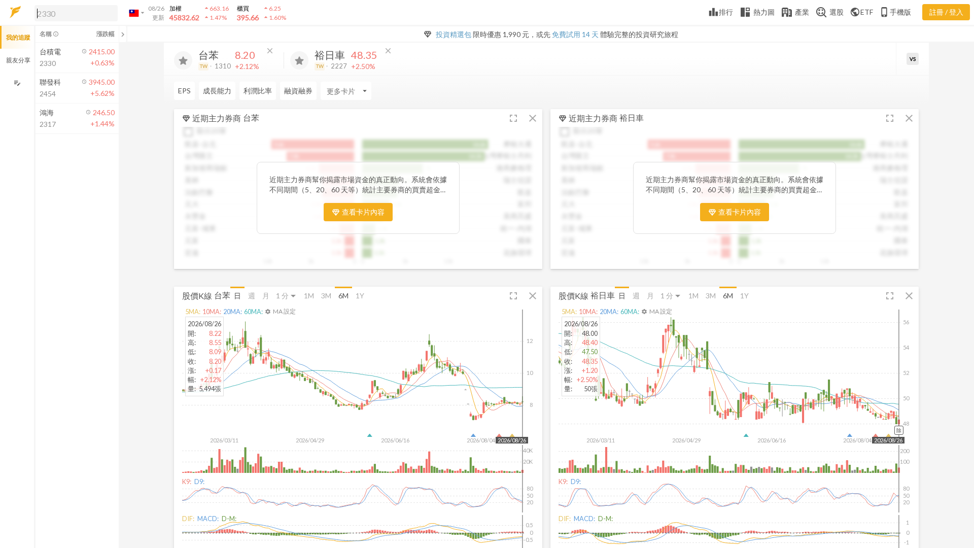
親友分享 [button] (18, 60)
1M (309, 295)
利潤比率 (258, 90)
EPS (184, 90)
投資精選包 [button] (453, 34)
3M (326, 295)
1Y (360, 295)
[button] (74, 12)
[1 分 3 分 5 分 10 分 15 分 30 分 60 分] (286, 295)
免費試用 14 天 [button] (575, 34)
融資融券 (298, 90)
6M (343, 295)
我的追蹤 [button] (18, 37)
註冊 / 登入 (946, 12)
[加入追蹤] (183, 60)
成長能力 (217, 90)
